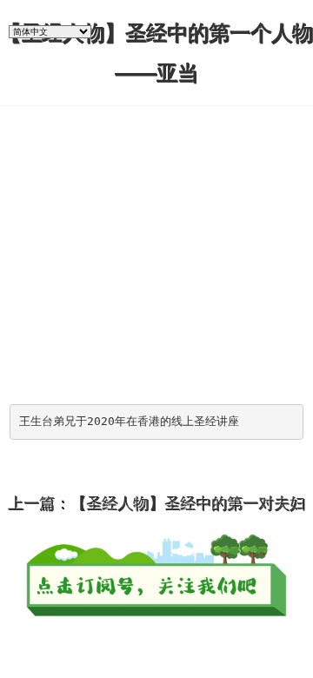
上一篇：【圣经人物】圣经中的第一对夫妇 (156, 503)
